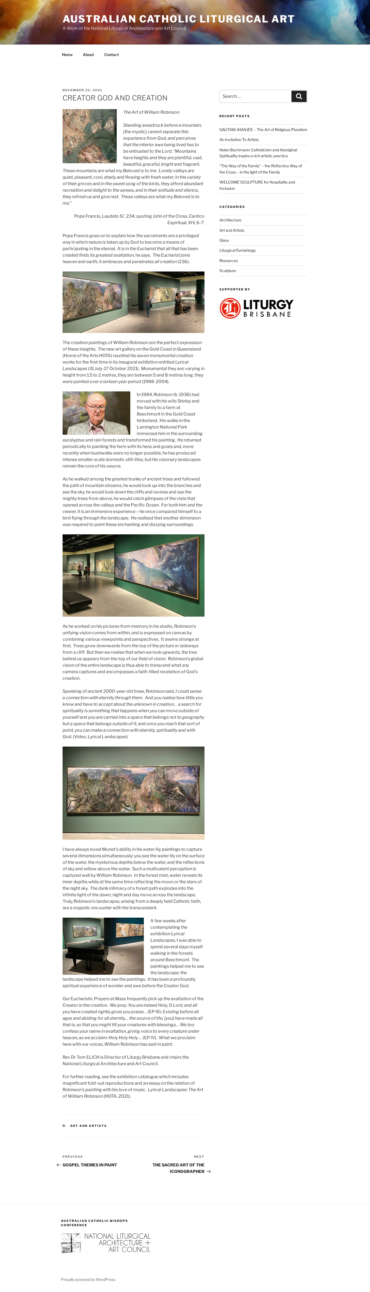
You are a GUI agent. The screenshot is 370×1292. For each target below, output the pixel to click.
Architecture (230, 220)
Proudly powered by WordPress (88, 1279)
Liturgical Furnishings (237, 250)
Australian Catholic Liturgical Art (179, 19)
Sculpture (227, 270)
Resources (228, 260)
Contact (111, 54)
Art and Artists (88, 1126)
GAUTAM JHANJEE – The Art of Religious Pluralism (263, 129)
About (88, 54)
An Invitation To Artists (239, 139)
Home (67, 54)
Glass (224, 240)
